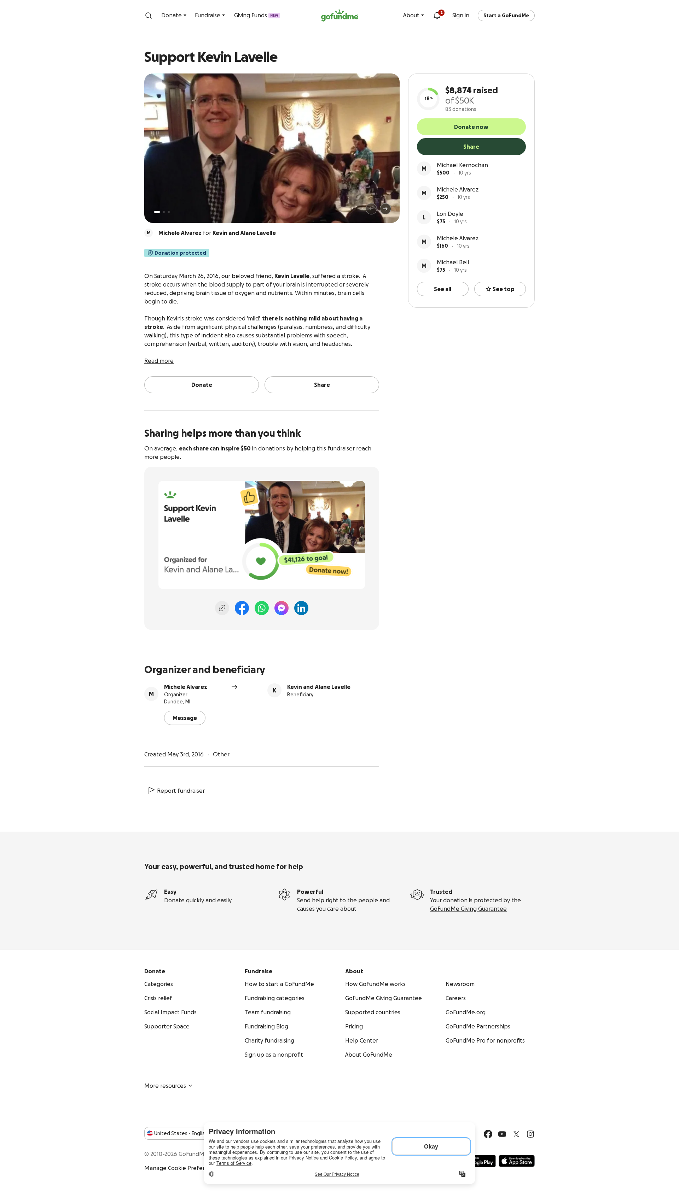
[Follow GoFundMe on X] (516, 1134)
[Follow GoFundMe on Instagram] (530, 1134)
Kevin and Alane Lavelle (318, 687)
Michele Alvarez (457, 189)
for (217, 233)
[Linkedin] (301, 608)
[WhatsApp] (262, 608)
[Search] (148, 15)
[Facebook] (242, 608)
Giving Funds (256, 15)
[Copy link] (222, 608)
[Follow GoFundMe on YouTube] (502, 1134)
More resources (165, 1085)
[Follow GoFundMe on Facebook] (488, 1134)
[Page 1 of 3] (157, 212)
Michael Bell (453, 262)
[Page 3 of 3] (169, 212)
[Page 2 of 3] (164, 212)
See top (504, 289)
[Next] (385, 208)
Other (221, 754)
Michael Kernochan (462, 165)
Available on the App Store (517, 1161)
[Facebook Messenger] (281, 608)
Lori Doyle (450, 214)
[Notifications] (437, 15)
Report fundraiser (181, 790)
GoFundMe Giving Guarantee (468, 908)
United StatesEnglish (181, 1133)
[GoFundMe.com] (339, 15)
